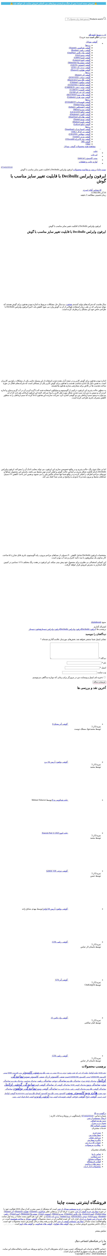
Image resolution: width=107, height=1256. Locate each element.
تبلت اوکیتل (93, 1073)
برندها (87, 45)
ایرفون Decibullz (88, 629)
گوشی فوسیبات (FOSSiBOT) (77, 102)
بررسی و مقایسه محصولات (85, 169)
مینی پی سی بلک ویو (48, 1073)
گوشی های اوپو (26, 1224)
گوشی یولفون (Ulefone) (80, 82)
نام (104, 663)
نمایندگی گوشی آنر (62, 1085)
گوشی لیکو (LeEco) (81, 124)
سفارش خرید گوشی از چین (87, 1211)
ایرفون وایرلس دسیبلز (50, 629)
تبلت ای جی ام (82, 1073)
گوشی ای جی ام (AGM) (79, 92)
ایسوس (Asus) (44, 1214)
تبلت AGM (102, 1073)
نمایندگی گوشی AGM (78, 1085)
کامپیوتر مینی (75, 1093)
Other (88, 144)
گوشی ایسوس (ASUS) (80, 65)
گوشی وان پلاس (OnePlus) (78, 53)
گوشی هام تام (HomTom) (79, 117)
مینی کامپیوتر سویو (34, 1076)
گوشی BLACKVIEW (22, 1093)
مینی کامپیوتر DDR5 (15, 1073)
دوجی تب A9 (61, 1073)
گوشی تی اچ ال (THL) (80, 132)
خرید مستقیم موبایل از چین (69, 1209)
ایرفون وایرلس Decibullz (70, 629)
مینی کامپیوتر (30, 1072)
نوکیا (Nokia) (100, 1214)
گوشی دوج (91, 1096)
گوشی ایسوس (101, 1097)
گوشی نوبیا (54, 1097)
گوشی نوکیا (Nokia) (81, 104)
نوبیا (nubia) (65, 1216)
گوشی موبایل (91, 42)
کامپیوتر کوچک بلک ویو (38, 1093)
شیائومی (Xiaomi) (37, 1211)
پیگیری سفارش (94, 1140)
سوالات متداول (94, 1159)
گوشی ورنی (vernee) (81, 137)
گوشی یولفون (16, 1097)
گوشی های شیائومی (43, 1224)
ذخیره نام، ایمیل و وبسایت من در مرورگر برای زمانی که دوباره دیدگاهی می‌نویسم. (67, 677)
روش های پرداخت (93, 1164)
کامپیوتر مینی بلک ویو (56, 1093)
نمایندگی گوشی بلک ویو (96, 1089)
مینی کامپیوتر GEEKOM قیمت (77, 1077)
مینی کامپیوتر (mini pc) (87, 158)
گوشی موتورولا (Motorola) (79, 62)
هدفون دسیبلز (35, 629)
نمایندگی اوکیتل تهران (88, 1081)
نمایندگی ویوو (93, 1084)
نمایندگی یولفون (25, 1088)
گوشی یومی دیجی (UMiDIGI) (77, 87)
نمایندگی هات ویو (17, 1081)
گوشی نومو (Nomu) (81, 119)
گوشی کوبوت (41, 1096)
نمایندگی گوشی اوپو (44, 1085)
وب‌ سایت (101, 672)
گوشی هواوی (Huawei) (80, 70)
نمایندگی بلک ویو (73, 1081)
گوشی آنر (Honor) (82, 75)
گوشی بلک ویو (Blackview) (78, 80)
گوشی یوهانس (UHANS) (79, 134)
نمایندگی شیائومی (30, 1081)
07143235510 (87, 1116)
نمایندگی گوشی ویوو (47, 1089)
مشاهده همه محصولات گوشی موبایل (80, 146)
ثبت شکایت (96, 1157)
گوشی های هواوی (61, 1224)
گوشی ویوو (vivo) (82, 55)
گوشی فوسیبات (64, 1097)
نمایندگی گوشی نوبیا (64, 1089)
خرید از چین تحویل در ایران (90, 1219)
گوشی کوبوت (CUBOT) (80, 90)
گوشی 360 (85, 142)
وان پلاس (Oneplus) (72, 1214)
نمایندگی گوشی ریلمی (78, 1089)
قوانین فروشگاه (94, 1161)
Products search (96, 19)
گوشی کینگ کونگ (27, 1097)
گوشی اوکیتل (9, 1093)
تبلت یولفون (71, 1073)
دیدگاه (102, 658)
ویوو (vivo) (92, 1216)
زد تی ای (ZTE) (52, 1216)
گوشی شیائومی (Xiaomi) (79, 48)
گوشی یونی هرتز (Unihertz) (78, 97)
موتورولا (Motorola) (29, 1214)
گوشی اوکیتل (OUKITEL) (79, 85)
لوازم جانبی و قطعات (88, 162)
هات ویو (91, 1093)
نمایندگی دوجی (59, 1081)
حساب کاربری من (93, 1142)
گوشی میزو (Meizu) (81, 109)
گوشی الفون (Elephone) (80, 114)
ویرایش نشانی (95, 1138)
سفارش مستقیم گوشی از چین (70, 1221)
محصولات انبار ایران (92, 1166)
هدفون (69, 304)
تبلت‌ (95, 151)
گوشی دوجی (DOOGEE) (79, 77)
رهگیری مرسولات (93, 1145)
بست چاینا (101, 169)
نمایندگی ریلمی (44, 1081)
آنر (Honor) (9, 1211)
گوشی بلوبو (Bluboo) (81, 122)
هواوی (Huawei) (21, 1211)
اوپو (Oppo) (15, 1214)
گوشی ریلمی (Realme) (80, 50)
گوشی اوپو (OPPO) (82, 58)
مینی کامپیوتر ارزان (54, 1076)
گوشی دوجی (78, 1096)
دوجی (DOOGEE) (79, 1216)
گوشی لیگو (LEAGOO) (80, 112)
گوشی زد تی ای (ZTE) (80, 67)
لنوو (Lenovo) (88, 1214)
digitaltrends (96, 622)
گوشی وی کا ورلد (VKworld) (77, 139)
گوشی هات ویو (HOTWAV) (78, 95)
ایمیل (103, 668)
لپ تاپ (94, 155)
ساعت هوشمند (16, 1219)
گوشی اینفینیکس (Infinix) (79, 107)
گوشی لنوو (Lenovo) (81, 60)
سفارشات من (95, 1135)
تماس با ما (96, 1154)
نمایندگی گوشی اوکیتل (19, 1084)
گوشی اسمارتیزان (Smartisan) (77, 129)
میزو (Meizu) (57, 1214)
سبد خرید (97, 1133)
